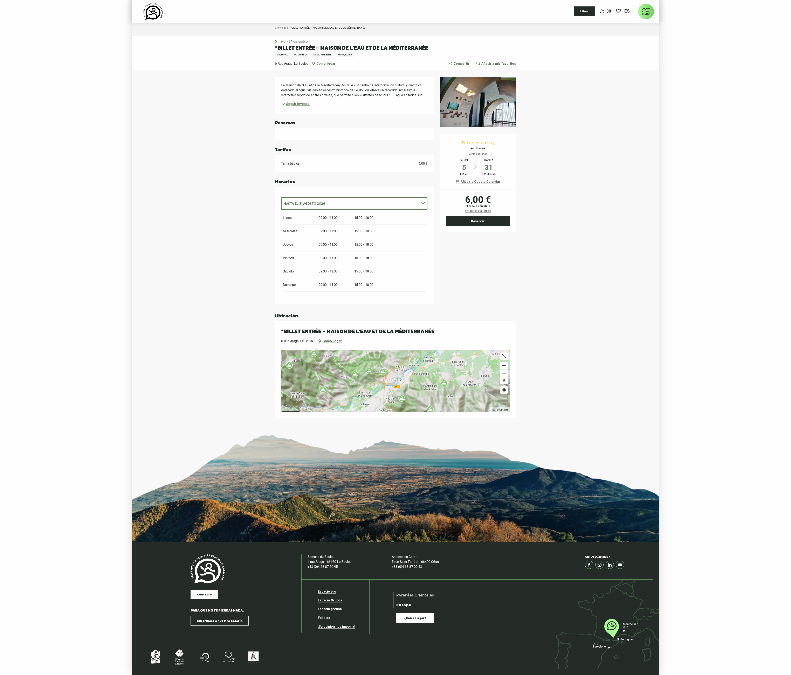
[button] (627, 11)
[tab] (350, 203)
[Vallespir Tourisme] (208, 568)
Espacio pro (70, 438)
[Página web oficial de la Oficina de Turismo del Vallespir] (153, 11)
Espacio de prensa (75, 456)
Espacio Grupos (73, 447)
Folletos (67, 464)
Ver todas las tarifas (478, 210)
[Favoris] (618, 11)
